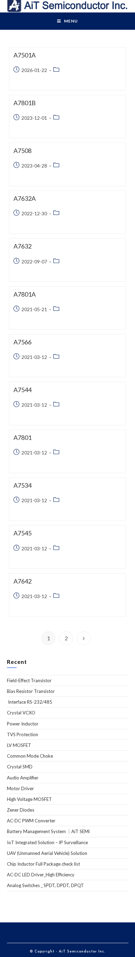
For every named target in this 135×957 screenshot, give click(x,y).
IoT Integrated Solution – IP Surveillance (47, 842)
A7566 (23, 342)
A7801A (25, 294)
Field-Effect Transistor (29, 680)
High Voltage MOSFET (29, 799)
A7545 (23, 533)
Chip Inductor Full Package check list (43, 864)
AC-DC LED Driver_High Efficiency (40, 874)
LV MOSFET (19, 745)
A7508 (23, 150)
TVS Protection (22, 734)
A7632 (23, 246)
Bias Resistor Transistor (31, 691)
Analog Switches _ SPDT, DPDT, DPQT (45, 885)
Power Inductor (22, 723)
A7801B (25, 103)
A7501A (25, 55)
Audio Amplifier (22, 777)
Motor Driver (20, 788)
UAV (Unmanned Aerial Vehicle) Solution (47, 853)
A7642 (23, 581)
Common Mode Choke (30, 756)
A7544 (23, 390)
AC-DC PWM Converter (31, 820)
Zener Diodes (20, 810)
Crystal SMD (20, 766)
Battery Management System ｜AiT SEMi (48, 831)
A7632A (25, 198)
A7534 (23, 485)
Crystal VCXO (21, 712)
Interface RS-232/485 (29, 702)
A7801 (23, 437)
